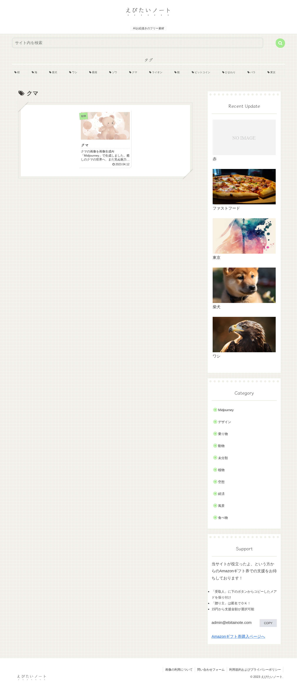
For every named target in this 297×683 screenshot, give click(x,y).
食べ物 (223, 517)
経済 (221, 494)
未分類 (223, 458)
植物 (221, 470)
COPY (268, 623)
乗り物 (223, 434)
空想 (221, 482)
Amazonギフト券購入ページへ (238, 636)
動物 (221, 446)
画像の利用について (179, 669)
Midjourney (226, 410)
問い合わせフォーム (211, 669)
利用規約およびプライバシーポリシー (255, 669)
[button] (280, 43)
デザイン (224, 422)
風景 (221, 506)
